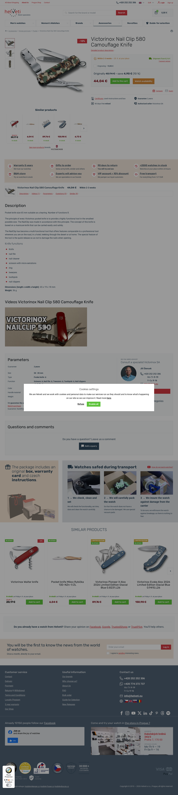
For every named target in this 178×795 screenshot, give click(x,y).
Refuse (81, 404)
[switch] (8, 785)
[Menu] (13, 767)
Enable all (93, 404)
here (109, 398)
